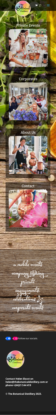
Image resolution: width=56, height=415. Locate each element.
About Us (28, 132)
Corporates (28, 79)
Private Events (28, 25)
